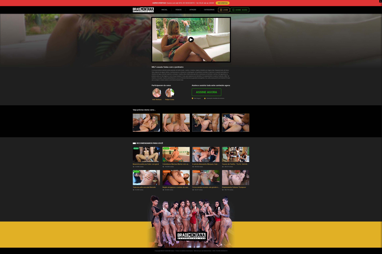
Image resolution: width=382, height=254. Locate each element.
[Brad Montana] (143, 9)
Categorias (209, 9)
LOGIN (225, 10)
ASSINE (241, 10)
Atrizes (193, 9)
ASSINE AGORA (206, 92)
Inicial (164, 9)
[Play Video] (191, 40)
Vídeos (178, 9)
